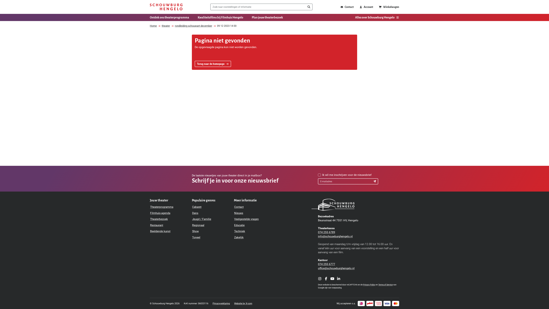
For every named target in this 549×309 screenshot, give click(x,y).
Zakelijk (239, 237)
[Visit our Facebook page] (326, 278)
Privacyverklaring (221, 303)
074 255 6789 (326, 232)
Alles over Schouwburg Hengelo (375, 17)
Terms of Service (385, 285)
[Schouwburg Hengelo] (166, 7)
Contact (239, 207)
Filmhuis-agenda (160, 213)
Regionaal (198, 225)
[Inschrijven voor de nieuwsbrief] (375, 181)
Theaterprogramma (161, 207)
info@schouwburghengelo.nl (335, 236)
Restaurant (156, 225)
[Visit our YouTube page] (332, 278)
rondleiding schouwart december (193, 25)
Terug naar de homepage (210, 64)
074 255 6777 (326, 264)
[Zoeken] (309, 7)
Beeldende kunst (160, 231)
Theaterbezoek (159, 219)
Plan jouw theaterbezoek (267, 17)
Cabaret (196, 207)
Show (195, 231)
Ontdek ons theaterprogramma (169, 17)
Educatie (239, 225)
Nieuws (238, 213)
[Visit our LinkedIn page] (338, 278)
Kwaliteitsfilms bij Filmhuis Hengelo (220, 17)
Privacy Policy (369, 285)
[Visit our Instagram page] (319, 278)
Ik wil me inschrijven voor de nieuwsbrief (347, 175)
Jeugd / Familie (201, 219)
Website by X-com (243, 303)
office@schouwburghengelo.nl (336, 268)
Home (153, 25)
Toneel (196, 237)
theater (166, 25)
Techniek (239, 231)
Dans (195, 213)
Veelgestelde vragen (246, 219)
